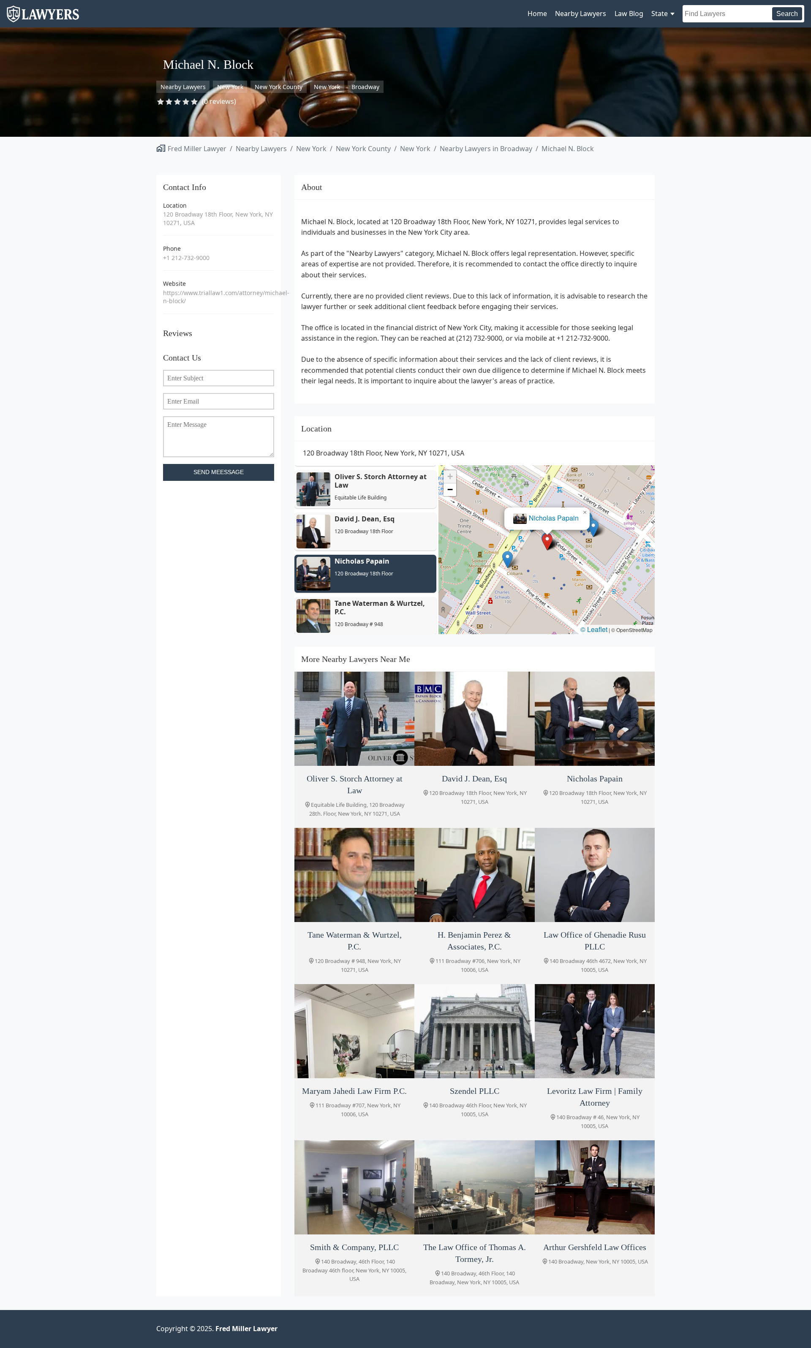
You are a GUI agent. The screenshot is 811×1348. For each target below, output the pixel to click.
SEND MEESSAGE (218, 472)
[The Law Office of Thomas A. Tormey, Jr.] (474, 1187)
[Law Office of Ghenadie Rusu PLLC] (595, 875)
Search (787, 13)
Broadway (365, 87)
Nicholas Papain (554, 518)
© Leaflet (593, 629)
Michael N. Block (568, 148)
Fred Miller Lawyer (197, 148)
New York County (278, 87)
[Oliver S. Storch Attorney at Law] (354, 719)
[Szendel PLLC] (474, 1031)
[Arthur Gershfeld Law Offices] (595, 1187)
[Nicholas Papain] (595, 719)
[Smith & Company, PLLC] (354, 1187)
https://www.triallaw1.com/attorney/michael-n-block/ (218, 297)
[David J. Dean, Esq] (474, 719)
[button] (547, 542)
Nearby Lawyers (580, 13)
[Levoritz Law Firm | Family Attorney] (595, 1031)
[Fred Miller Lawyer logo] (43, 18)
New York (230, 87)
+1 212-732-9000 (186, 258)
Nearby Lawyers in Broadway (486, 148)
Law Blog (629, 13)
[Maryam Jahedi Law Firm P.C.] (354, 1031)
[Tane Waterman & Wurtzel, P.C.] (354, 875)
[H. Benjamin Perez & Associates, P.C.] (474, 875)
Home (537, 13)
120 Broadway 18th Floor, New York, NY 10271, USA (218, 218)
